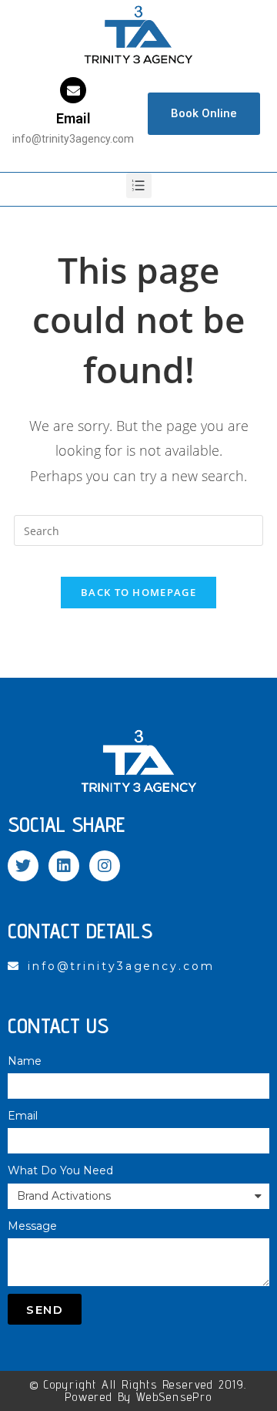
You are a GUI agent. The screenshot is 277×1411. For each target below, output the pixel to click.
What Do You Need (60, 1170)
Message (32, 1226)
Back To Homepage (138, 592)
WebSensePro (174, 1396)
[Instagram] (104, 865)
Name (25, 1061)
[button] (204, 114)
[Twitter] (23, 865)
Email (73, 118)
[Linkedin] (63, 865)
